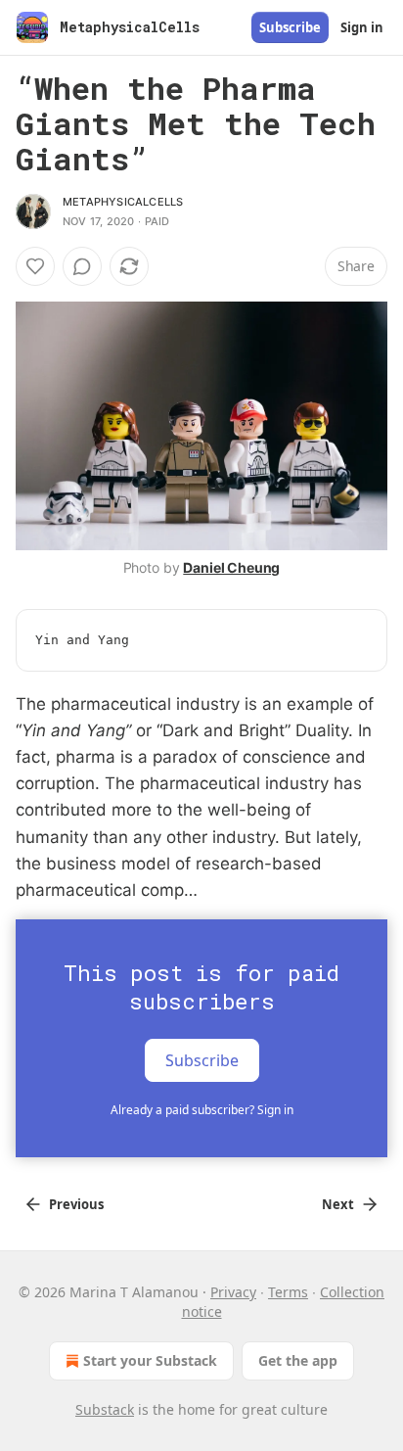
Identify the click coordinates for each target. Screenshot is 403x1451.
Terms (288, 1292)
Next (338, 1204)
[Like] (35, 266)
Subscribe (290, 27)
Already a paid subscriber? (202, 1109)
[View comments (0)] (82, 266)
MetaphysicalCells (123, 202)
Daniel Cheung (231, 567)
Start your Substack (150, 1360)
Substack (104, 1409)
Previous (76, 1204)
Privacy (233, 1292)
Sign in (361, 27)
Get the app (297, 1360)
